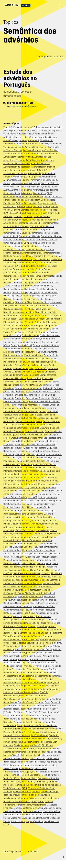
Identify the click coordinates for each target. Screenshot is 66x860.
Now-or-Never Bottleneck (15, 626)
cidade (46, 206)
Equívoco (34, 342)
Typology (49, 801)
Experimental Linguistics (14, 378)
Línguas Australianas (25, 530)
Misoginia (45, 573)
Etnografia (53, 368)
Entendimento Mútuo (19, 338)
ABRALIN (36, 130)
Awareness (38, 190)
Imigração (16, 457)
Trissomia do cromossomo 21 (16, 801)
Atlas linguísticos (18, 186)
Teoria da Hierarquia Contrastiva (25, 775)
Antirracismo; (37, 153)
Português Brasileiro (12, 656)
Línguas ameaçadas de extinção (29, 527)
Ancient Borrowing (21, 153)
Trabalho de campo (50, 791)
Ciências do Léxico (29, 210)
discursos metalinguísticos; (22, 305)
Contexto (7, 256)
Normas (27, 623)
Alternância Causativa (38, 143)
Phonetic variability (12, 646)
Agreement (33, 140)
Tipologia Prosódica (22, 791)
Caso (40, 203)
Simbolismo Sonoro (12, 748)
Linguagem (20, 513)
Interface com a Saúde (24, 477)
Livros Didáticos (27, 557)
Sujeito (28, 771)
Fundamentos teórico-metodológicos (20, 411)
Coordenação (23, 262)
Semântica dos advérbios (35, 732)
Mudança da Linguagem (32, 600)
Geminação (52, 411)
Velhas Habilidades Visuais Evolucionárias (22, 814)
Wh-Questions (36, 821)
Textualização (54, 785)
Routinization (9, 725)
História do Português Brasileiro (18, 448)
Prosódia (44, 692)
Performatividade (30, 639)
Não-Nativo (30, 613)
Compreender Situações (27, 229)
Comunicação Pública (46, 239)
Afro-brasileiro (21, 137)
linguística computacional (46, 547)
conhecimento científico (14, 246)
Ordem (20, 629)
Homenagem (9, 451)
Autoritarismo (25, 190)
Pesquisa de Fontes (34, 643)
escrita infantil (25, 345)
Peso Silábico (18, 643)
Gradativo (37, 424)
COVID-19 (19, 266)
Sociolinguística (25, 755)
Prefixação (29, 666)
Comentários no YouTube (30, 223)
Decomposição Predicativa (16, 276)
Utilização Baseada (25, 808)
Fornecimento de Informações (25, 405)
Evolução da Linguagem (44, 371)
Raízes (55, 705)
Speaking (49, 761)
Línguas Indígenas (47, 537)
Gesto (39, 421)
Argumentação (49, 176)
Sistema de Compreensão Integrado (20, 752)
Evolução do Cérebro (13, 375)
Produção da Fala (38, 682)
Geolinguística (31, 418)
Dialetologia (30, 289)
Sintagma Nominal (43, 748)
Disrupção (8, 309)
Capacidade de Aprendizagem (26, 200)
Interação (7, 471)
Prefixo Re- (40, 666)
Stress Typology (10, 768)
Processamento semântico (16, 682)
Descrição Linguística (19, 279)
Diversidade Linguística (46, 312)
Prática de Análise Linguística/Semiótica (22, 662)
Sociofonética (10, 755)
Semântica (18, 732)
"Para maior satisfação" (24, 127)
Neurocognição (43, 616)
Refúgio (43, 712)
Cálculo (47, 196)
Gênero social (36, 414)
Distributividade (32, 309)
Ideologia (30, 454)
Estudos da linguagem (36, 361)
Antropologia (51, 153)
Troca (34, 801)
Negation (54, 613)
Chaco (29, 206)
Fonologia (8, 395)
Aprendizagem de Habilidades (17, 166)
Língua (30, 507)
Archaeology (18, 176)
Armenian (35, 180)
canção (6, 200)
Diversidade (45, 309)
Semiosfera (55, 738)
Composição (9, 229)
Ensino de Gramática (38, 332)
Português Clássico (32, 656)
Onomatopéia (9, 629)
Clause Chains (47, 213)
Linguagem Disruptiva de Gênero (41, 517)
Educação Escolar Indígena (49, 318)
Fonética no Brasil (51, 391)
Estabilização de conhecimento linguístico (23, 348)
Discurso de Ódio (20, 299)
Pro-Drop (53, 669)
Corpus (49, 262)
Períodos (44, 639)
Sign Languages (21, 745)
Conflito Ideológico (47, 243)
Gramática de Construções (15, 428)
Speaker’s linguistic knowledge (29, 761)
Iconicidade (8, 454)
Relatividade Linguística (28, 718)
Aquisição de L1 (30, 170)
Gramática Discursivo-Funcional (44, 428)
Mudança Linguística (25, 603)
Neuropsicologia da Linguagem (43, 619)
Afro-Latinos (34, 137)
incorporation (23, 461)
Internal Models (37, 480)
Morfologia (8, 593)
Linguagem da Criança (14, 517)
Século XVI (27, 728)
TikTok (24, 788)
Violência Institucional (38, 818)
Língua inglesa (41, 510)
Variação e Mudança (32, 811)
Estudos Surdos (20, 368)
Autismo (14, 190)
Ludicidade (52, 557)
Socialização (44, 752)
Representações (21, 722)
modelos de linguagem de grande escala (22, 583)
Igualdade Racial (54, 454)
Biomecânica (39, 193)
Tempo (6, 775)
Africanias (8, 137)
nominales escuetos (12, 623)
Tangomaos (55, 771)
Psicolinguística (10, 695)
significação (35, 745)
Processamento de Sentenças (47, 676)
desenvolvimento (39, 279)
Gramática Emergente (13, 431)
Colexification (9, 219)
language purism (43, 494)
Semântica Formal (39, 735)
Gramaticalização (53, 431)
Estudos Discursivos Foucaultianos (31, 365)
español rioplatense (50, 345)
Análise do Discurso (32, 150)
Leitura (41, 497)
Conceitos (8, 243)
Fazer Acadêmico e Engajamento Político (39, 385)
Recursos (46, 709)
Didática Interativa (49, 292)
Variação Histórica (51, 811)
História (21, 441)
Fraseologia (8, 408)
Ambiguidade (17, 147)
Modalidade (56, 573)
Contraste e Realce (23, 259)
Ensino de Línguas (30, 335)
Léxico (31, 500)
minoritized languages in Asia (26, 573)
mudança (15, 600)
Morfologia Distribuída (24, 593)
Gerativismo (9, 421)
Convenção (56, 259)
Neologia (7, 616)
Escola (49, 342)
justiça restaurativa (45, 490)
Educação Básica (27, 318)
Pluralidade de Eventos (41, 646)
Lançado (30, 494)
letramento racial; (11, 500)
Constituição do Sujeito (14, 249)
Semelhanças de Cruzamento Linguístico (30, 738)
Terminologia (41, 781)
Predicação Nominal (13, 666)
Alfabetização (46, 140)
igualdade (40, 454)
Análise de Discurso (12, 150)
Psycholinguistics (11, 699)
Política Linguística (23, 649)
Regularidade (54, 712)
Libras (23, 507)
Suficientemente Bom (13, 771)
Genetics (19, 418)
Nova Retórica (53, 623)
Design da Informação (21, 285)
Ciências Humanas (48, 210)
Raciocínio (56, 702)
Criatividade (29, 266)
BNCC (49, 193)
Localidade (41, 557)
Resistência (35, 722)
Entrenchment (48, 338)
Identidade (20, 454)
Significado (47, 745)
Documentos (49, 315)
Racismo (7, 705)
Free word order (22, 408)
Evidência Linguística (22, 371)
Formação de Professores (38, 398)
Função (34, 408)
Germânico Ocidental (25, 421)
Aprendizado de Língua (14, 160)
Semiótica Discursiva (13, 742)
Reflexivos (8, 712)
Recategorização (11, 709)
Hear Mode (22, 438)
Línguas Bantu (42, 530)
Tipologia (7, 791)
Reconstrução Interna (30, 709)
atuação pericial (51, 186)
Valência (39, 808)
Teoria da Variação (50, 775)
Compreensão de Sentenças (44, 233)
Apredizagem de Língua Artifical (18, 157)
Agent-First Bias (10, 140)
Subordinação (40, 768)
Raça (47, 702)
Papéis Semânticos (22, 633)
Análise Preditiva (50, 150)
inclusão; (55, 457)
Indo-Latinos (47, 461)
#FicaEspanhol (10, 130)
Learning (56, 494)
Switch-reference (40, 771)
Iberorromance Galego (48, 451)
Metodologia (40, 566)
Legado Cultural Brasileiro (15, 497)
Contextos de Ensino (43, 256)
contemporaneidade (52, 253)
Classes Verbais (16, 213)
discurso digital (36, 299)
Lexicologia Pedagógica (33, 504)
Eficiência (16, 325)
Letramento (51, 497)
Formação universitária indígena (44, 401)
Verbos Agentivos (19, 818)
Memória (41, 563)
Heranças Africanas (37, 438)
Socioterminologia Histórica (16, 758)
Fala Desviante (22, 381)
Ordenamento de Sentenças (37, 629)
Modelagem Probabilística (15, 576)
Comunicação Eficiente (24, 239)
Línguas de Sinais (41, 533)
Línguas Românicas (31, 540)
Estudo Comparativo (12, 358)
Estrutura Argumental (48, 352)
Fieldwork (47, 388)
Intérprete (41, 484)
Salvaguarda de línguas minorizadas (40, 725)
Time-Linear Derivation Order (41, 788)
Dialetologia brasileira (47, 289)
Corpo (33, 262)
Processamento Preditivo (41, 679)
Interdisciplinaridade (30, 474)
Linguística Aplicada (35, 543)
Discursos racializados (46, 305)
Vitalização (55, 818)
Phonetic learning (53, 643)
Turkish (41, 801)
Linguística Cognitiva (22, 547)
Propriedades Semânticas (26, 692)
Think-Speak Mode (12, 788)
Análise (56, 147)
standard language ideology (28, 765)
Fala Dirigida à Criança (40, 381)
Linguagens (35, 523)
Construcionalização (35, 249)
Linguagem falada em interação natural (22, 520)
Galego (42, 411)
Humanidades (23, 451)
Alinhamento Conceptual (15, 143)
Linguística (47, 540)
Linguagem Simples (20, 523)
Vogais (6, 821)
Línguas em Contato (29, 537)
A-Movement (25, 130)
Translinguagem (10, 798)
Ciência (54, 206)
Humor (34, 451)
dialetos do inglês (20, 292)
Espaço (36, 345)
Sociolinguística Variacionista (47, 755)
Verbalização (49, 814)
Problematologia (11, 672)
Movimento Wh (36, 596)
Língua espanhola (25, 510)
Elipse (30, 325)
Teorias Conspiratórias (48, 778)
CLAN (5, 213)
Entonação (35, 338)
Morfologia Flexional (45, 593)
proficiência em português (15, 689)
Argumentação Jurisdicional (16, 180)
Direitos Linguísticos (30, 295)
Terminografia (27, 781)
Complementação (51, 223)
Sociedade (56, 752)
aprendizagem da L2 (40, 163)
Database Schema (41, 272)
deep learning (36, 276)
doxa (58, 315)
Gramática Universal (34, 431)
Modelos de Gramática (49, 580)
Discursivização (48, 295)
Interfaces (41, 477)
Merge (55, 563)
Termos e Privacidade (13, 851)
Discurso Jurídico (23, 302)
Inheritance (26, 464)
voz (27, 821)
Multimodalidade (42, 609)
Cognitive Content (42, 216)
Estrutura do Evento (33, 355)
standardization (49, 765)
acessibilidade (25, 133)
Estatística (49, 348)
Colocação (22, 219)
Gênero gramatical (20, 414)
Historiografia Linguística (45, 448)
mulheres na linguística (44, 606)
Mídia (48, 570)
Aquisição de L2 (46, 170)
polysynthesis (19, 652)
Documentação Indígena (30, 315)
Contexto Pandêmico (23, 256)
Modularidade (19, 590)
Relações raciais (34, 715)
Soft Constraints (37, 758)
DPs (5, 318)
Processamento (27, 672)
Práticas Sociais (50, 662)
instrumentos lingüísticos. (23, 467)
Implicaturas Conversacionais (36, 457)
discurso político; (41, 302)
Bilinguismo (26, 193)
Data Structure (24, 272)
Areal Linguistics (33, 176)
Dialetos (7, 292)
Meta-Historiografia (12, 566)
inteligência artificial (45, 467)
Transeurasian (43, 795)
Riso (53, 722)
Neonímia (17, 616)
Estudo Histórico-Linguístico (36, 358)
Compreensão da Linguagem (16, 233)
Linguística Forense (20, 553)
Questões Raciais (26, 702)
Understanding (39, 804)
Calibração (57, 196)
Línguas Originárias (12, 540)
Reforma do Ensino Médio (26, 712)
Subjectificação (26, 768)
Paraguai (14, 636)
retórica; (46, 722)
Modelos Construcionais (26, 580)
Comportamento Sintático (42, 226)
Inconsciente (9, 461)
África (50, 133)
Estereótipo (8, 352)
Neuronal (24, 619)
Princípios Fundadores (37, 669)
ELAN (24, 325)
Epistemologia (22, 342)
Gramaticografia (11, 434)
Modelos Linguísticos (30, 586)
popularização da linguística (39, 652)
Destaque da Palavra (42, 285)
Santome (7, 728)
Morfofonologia (44, 590)
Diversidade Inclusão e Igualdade (18, 312)
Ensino (6, 332)
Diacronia (18, 289)
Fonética (20, 391)
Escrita (14, 345)
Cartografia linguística (26, 203)
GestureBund (26, 424)
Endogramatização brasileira (24, 328)
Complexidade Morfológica (16, 226)
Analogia (7, 153)
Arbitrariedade (34, 173)
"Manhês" (7, 127)
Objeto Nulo (42, 626)
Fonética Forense (34, 391)
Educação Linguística (13, 322)
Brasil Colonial (36, 196)
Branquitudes (22, 196)
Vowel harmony (18, 821)
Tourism (36, 791)
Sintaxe (56, 748)
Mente (48, 563)
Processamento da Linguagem (17, 676)
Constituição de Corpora (38, 246)
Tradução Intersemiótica (24, 795)
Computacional (10, 236)
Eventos (7, 371)
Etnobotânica (41, 368)
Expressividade (34, 378)
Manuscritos (9, 560)
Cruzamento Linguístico (24, 269)
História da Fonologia (36, 441)
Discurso (7, 299)
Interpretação (51, 480)
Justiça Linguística (27, 490)
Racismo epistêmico (22, 705)
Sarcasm (17, 728)
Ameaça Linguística (34, 147)
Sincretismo (28, 748)
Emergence (39, 325)
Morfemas (31, 590)
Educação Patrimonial (35, 322)
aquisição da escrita (12, 170)
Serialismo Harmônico (34, 742)
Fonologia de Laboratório (25, 395)
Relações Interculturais (14, 715)
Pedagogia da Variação (31, 636)
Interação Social (21, 471)
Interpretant (29, 484)
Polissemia (8, 649)
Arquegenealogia (49, 180)
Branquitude (9, 196)
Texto (44, 785)
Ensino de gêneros (19, 332)
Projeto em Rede (37, 689)
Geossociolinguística (48, 418)
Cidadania (37, 206)
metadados (27, 566)
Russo (20, 725)
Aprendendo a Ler (42, 157)
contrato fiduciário (41, 259)
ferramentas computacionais (28, 388)
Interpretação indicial (13, 484)
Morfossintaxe (10, 596)
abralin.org (33, 851)
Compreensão (46, 229)
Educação (13, 318)
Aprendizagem (33, 160)
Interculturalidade (11, 474)
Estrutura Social (51, 355)
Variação (48, 808)
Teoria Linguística (29, 778)
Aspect (6, 183)
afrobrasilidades (49, 137)
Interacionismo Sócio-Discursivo (45, 471)
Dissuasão (19, 309)
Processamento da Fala (47, 672)
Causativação (9, 206)
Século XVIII (38, 728)
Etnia (31, 368)
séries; (49, 742)
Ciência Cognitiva (11, 210)
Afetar (44, 133)
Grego (13, 438)
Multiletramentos (11, 609)
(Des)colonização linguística (49, 127)
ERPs (42, 342)
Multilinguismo (27, 609)
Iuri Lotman (35, 487)
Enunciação (9, 342)
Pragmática (23, 659)
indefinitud (35, 461)
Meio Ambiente (28, 563)
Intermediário (23, 480)
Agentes (23, 140)
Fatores (15, 385)
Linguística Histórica (39, 553)
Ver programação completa (50, 56)
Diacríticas (8, 289)
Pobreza (56, 646)
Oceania (52, 626)
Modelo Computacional (39, 576)
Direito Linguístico (11, 295)
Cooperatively (9, 262)
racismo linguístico (42, 705)
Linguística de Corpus (32, 550)
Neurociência (29, 616)
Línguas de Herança (22, 533)
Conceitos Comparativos (25, 243)
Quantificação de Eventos (33, 699)
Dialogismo (34, 292)
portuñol (13, 659)
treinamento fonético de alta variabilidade (39, 798)
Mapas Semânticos (25, 560)
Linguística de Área (12, 550)
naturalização (42, 613)
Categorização (50, 203)
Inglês (56, 461)
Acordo (36, 133)
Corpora (41, 262)
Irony (27, 487)
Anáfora (48, 147)
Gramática (48, 424)
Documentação (10, 315)
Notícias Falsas (39, 623)
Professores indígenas (48, 685)
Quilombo (39, 702)
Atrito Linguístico (34, 186)
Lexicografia (41, 500)
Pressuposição (19, 669)
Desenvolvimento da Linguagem (18, 282)
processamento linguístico (15, 679)
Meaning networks (11, 563)
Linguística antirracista (14, 543)
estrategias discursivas (26, 352)
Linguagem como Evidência (40, 513)
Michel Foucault (37, 570)
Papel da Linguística (41, 633)
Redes (55, 709)
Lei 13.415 (32, 497)
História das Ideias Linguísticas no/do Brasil (35, 444)
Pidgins (25, 646)
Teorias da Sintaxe (11, 781)
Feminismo (8, 388)
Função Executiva (47, 408)
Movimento (23, 596)
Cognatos (18, 216)
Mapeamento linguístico (46, 560)
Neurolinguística (11, 619)
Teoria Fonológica (11, 778)
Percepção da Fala (12, 639)
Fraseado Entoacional (51, 405)
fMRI (13, 391)
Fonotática (20, 398)
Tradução (7, 795)
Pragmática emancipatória (43, 659)
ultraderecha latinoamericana (17, 804)
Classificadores (32, 213)
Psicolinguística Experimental (33, 695)
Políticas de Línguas (43, 649)
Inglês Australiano (11, 464)
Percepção (48, 636)
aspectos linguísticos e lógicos (25, 183)
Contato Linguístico (32, 253)
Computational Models (29, 236)
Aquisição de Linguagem (15, 173)
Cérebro (21, 206)
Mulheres (40, 603)
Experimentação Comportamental (40, 375)
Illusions (7, 457)
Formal (6, 405)
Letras (24, 500)
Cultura (39, 269)
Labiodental (19, 494)
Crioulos (40, 266)
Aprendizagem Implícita (43, 166)
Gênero (6, 414)
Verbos (6, 818)
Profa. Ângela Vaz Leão (26, 685)
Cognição (28, 216)
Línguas (46, 523)
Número (32, 626)
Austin (6, 190)
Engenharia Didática (48, 328)
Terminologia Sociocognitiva (28, 785)
